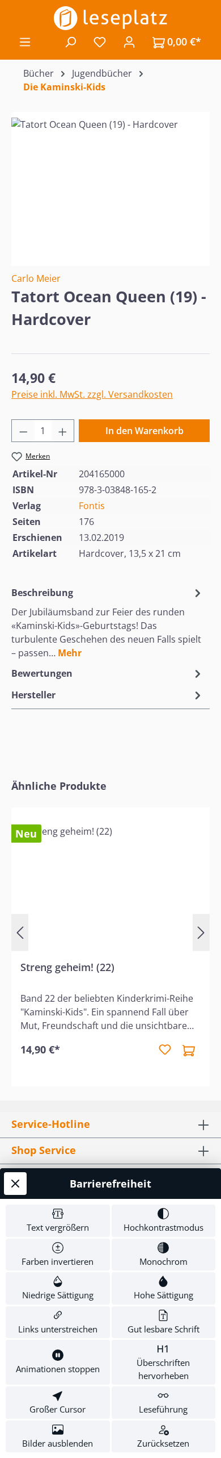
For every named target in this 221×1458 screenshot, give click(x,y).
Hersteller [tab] (33, 695)
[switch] (58, 1221)
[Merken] (165, 1050)
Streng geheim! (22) (67, 967)
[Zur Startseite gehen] (110, 18)
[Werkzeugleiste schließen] (15, 1183)
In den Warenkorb (144, 430)
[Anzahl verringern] (23, 430)
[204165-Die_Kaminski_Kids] (110, 181)
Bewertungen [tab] (42, 673)
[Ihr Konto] (129, 41)
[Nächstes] (201, 932)
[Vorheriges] (19, 932)
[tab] (107, 622)
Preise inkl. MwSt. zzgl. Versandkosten (92, 394)
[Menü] (25, 41)
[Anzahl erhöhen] (63, 430)
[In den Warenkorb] (189, 1050)
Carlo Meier (36, 278)
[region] (110, 181)
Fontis (92, 505)
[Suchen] (70, 41)
